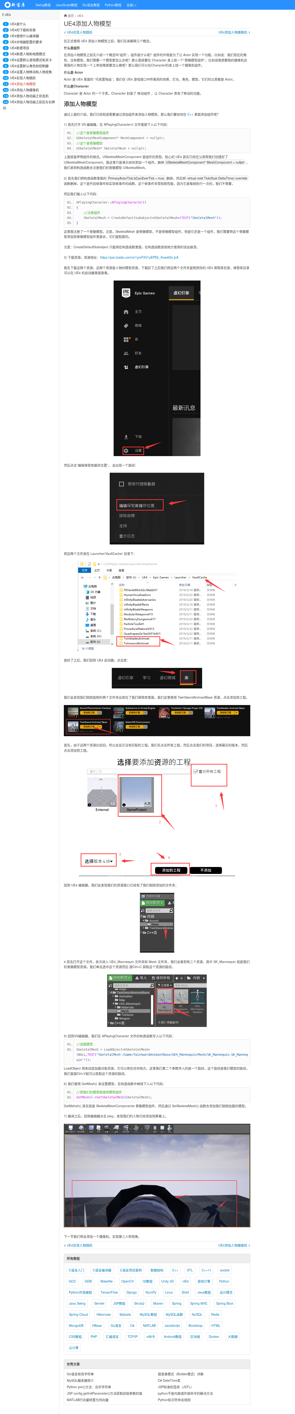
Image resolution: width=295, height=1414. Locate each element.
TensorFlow (109, 1292)
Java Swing (77, 1303)
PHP (94, 1336)
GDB (88, 1281)
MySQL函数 (174, 1314)
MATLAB (149, 1325)
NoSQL (197, 1314)
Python (224, 1281)
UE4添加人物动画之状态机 (29, 95)
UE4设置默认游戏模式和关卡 (31, 59)
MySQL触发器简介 (80, 1380)
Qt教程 (148, 1281)
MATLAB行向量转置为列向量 (88, 1399)
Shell (185, 1292)
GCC (72, 1281)
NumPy (151, 1292)
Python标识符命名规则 (174, 1399)
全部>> (132, 5)
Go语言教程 (91, 5)
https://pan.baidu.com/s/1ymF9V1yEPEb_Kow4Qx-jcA (139, 257)
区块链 (195, 1336)
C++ (190, 114)
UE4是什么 (18, 23)
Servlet (99, 1303)
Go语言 (116, 1325)
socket (225, 1270)
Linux (169, 1292)
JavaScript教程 (66, 5)
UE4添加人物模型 (23, 83)
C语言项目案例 (131, 1270)
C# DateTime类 (169, 1380)
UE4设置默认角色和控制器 (29, 65)
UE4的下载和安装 (23, 29)
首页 (71, 15)
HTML (215, 1325)
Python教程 (113, 5)
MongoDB (76, 1325)
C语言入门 (76, 1270)
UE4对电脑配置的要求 (26, 41)
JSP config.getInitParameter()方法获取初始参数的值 (104, 1393)
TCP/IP (132, 1336)
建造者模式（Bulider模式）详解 (181, 1374)
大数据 (233, 1336)
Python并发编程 (80, 1292)
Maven (158, 1303)
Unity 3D (167, 1281)
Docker (214, 1336)
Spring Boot (224, 1303)
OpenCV (127, 1281)
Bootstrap (196, 1325)
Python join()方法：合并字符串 (89, 1386)
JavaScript (172, 1325)
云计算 (74, 1347)
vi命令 (150, 1336)
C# (132, 1325)
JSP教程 (119, 1303)
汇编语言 (112, 1336)
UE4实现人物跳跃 (23, 77)
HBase (97, 1325)
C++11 (206, 1270)
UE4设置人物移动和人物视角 (31, 71)
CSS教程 (75, 1336)
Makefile (106, 1281)
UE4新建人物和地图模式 (27, 53)
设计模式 (226, 1292)
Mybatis (125, 1314)
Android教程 (173, 1336)
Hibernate (104, 1314)
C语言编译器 (102, 1270)
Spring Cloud (78, 1314)
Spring (176, 1303)
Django (132, 1292)
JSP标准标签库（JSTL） (176, 1386)
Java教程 (204, 1292)
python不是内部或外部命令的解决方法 (185, 1393)
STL (190, 1270)
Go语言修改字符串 (80, 1374)
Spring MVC (198, 1303)
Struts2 (139, 1303)
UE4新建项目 (19, 47)
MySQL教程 (148, 1314)
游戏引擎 (204, 1281)
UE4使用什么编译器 (24, 35)
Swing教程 (43, 5)
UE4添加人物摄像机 (24, 89)
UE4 (8, 14)
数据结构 (156, 1270)
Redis (215, 1314)
